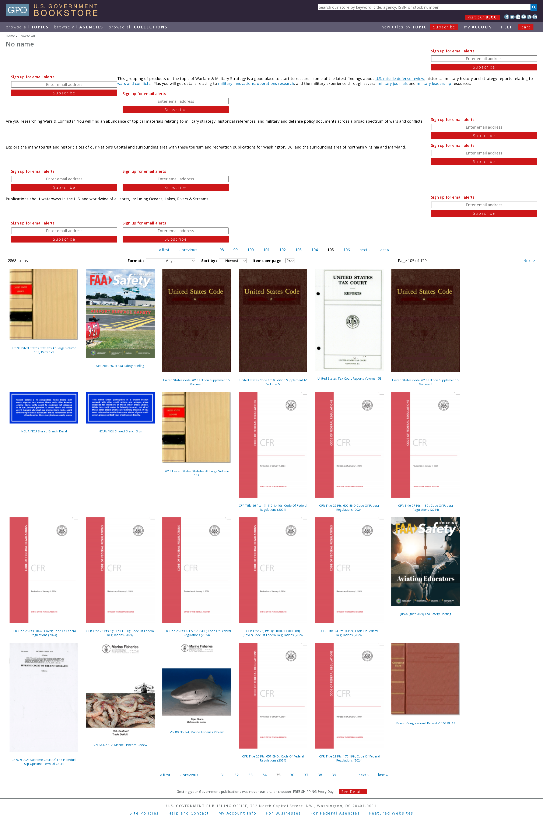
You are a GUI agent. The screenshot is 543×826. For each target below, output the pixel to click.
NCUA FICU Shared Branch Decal (44, 431)
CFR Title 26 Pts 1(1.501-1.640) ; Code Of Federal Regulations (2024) (196, 633)
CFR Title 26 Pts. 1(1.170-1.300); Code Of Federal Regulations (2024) (120, 633)
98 (222, 249)
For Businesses (283, 813)
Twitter (512, 16)
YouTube (523, 16)
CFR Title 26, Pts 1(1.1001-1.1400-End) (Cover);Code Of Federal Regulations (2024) (273, 633)
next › (364, 249)
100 (250, 249)
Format (135, 260)
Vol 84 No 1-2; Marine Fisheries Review (120, 745)
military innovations (236, 83)
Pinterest (529, 16)
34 (264, 774)
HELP (507, 26)
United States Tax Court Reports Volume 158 (349, 378)
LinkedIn (534, 16)
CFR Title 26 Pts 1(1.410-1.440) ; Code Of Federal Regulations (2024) (273, 507)
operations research (275, 83)
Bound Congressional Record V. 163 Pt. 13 (425, 723)
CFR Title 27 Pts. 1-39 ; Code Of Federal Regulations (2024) (425, 507)
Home (10, 36)
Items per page (267, 260)
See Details (352, 791)
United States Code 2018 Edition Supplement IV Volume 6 (273, 382)
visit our (482, 17)
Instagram (517, 16)
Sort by (208, 260)
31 (223, 774)
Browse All (27, 26)
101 (266, 249)
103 (298, 249)
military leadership (434, 83)
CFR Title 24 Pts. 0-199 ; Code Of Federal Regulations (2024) (349, 633)
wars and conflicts (133, 83)
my (479, 26)
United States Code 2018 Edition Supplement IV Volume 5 (196, 382)
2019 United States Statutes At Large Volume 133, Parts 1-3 (44, 350)
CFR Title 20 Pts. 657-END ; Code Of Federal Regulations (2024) (273, 758)
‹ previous (188, 249)
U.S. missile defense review (399, 78)
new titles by (418, 26)
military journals (393, 83)
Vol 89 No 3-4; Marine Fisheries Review (197, 732)
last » (384, 249)
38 (320, 774)
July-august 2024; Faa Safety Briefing (425, 614)
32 (236, 774)
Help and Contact (188, 813)
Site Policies (144, 813)
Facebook (506, 16)
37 (306, 774)
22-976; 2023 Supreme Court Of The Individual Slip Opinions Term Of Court (44, 762)
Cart (526, 26)
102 (282, 249)
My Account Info (237, 813)
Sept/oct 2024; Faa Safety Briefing (120, 366)
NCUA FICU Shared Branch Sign (120, 431)
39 (334, 774)
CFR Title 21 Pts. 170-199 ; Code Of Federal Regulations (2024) (349, 758)
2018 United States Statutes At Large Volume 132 (197, 473)
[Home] (53, 14)
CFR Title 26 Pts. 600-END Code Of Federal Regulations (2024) (349, 507)
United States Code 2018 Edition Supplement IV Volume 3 (425, 382)
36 (292, 774)
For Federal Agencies (335, 813)
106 (346, 249)
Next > (529, 260)
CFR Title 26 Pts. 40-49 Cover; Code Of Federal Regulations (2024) (44, 633)
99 (235, 249)
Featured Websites (391, 813)
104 (314, 249)
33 (250, 774)
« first (164, 249)
